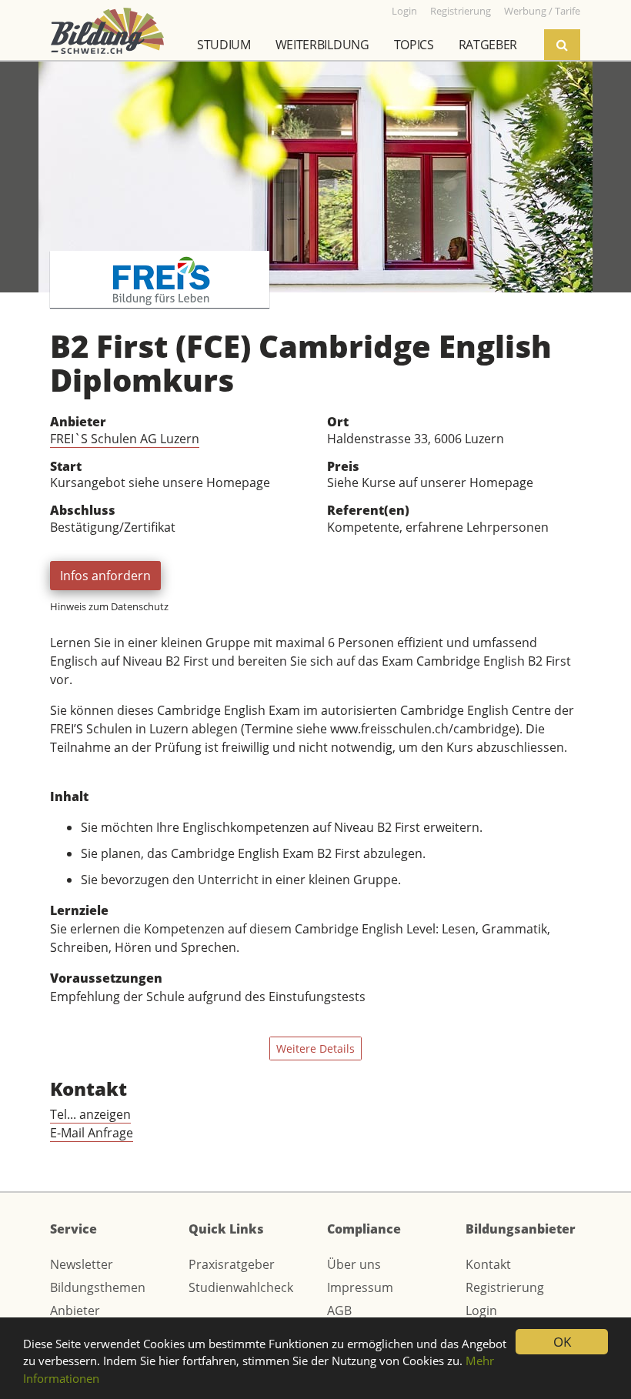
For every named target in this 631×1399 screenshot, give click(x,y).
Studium (224, 44)
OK (562, 1342)
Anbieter (75, 1310)
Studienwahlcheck (241, 1287)
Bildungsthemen (97, 1287)
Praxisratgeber (232, 1264)
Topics (414, 44)
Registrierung (505, 1287)
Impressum (360, 1287)
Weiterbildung (322, 44)
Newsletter (81, 1264)
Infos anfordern (105, 575)
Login (481, 1310)
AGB (339, 1310)
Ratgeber (488, 44)
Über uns (354, 1264)
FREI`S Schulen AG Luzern (124, 438)
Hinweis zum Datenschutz (109, 606)
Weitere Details (315, 1048)
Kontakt (488, 1264)
